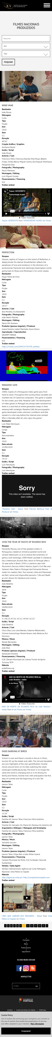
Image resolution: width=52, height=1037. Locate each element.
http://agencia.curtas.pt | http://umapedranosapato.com (26, 877)
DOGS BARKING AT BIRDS (14, 751)
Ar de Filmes (17, 709)
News (26, 944)
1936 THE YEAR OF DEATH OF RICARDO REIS (24, 541)
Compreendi (26, 1031)
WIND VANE (7, 105)
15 (43, 926)
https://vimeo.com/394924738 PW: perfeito (21, 346)
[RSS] (33, 968)
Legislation (26, 951)
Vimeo (48, 220)
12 (32, 926)
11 (28, 926)
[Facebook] (19, 968)
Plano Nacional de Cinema (25, 1010)
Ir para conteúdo (45, 1)
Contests (26, 940)
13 (36, 926)
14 (40, 926)
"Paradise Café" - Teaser (12, 509)
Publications (26, 948)
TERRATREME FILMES (32, 220)
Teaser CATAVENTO (10, 220)
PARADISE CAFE (9, 384)
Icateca (10, 1010)
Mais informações (37, 1024)
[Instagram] (26, 968)
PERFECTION (8, 252)
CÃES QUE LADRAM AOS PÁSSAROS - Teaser (22, 916)
